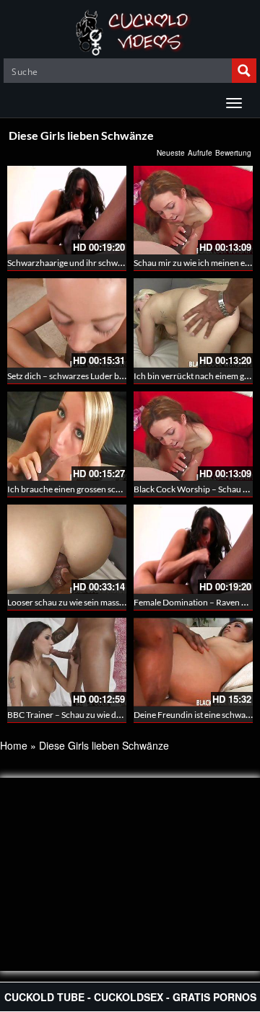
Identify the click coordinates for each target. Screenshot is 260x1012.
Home (13, 745)
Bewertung (233, 153)
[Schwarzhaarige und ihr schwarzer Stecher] (66, 210)
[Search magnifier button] (244, 70)
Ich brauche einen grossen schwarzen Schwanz (95, 489)
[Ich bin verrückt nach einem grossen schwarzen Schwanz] (193, 323)
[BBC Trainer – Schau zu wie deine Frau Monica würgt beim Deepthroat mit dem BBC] (66, 662)
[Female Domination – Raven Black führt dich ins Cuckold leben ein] (193, 549)
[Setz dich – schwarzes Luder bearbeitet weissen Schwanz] (66, 323)
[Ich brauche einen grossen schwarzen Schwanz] (66, 436)
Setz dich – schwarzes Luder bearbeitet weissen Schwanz (113, 375)
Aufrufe (200, 153)
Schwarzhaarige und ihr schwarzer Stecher (87, 262)
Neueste (171, 153)
